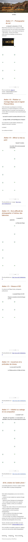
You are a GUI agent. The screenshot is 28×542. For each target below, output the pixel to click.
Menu (14, 14)
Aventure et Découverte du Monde (13, 8)
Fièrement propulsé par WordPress (9, 539)
